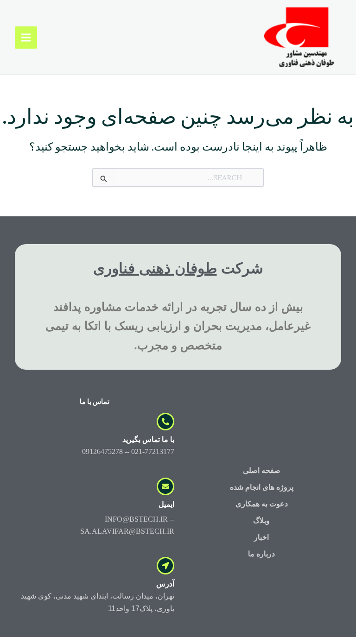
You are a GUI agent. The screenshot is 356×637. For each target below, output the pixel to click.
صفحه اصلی (261, 470)
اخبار (261, 537)
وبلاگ (261, 520)
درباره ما (261, 554)
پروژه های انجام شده (261, 487)
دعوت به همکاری (261, 504)
